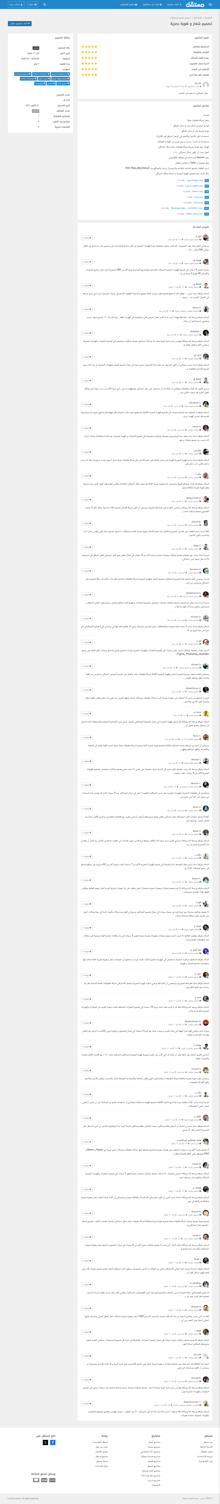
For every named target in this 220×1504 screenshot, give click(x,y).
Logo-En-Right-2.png (194, 186)
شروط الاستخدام (205, 1457)
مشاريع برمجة (154, 1447)
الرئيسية (208, 18)
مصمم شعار (194, 715)
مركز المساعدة (101, 1466)
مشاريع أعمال (154, 1442)
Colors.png (198, 202)
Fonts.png (198, 197)
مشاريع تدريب (154, 1480)
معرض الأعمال (101, 1452)
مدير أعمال (195, 1143)
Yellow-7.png (197, 191)
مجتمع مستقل (101, 1457)
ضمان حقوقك (207, 1452)
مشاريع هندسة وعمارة (150, 1457)
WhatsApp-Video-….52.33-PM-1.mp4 (186, 208)
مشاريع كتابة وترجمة (151, 1471)
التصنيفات (155, 1485)
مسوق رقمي (193, 572)
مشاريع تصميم (154, 1461)
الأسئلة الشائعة (206, 1447)
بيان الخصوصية (206, 1461)
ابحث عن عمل (102, 1447)
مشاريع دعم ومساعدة (150, 1476)
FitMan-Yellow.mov (194, 214)
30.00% (35, 111)
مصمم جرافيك (193, 287)
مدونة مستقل (102, 1461)
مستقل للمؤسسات (100, 1442)
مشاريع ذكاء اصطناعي (150, 1452)
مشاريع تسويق (153, 1466)
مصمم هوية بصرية (191, 239)
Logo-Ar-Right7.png (194, 180)
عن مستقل (208, 1442)
